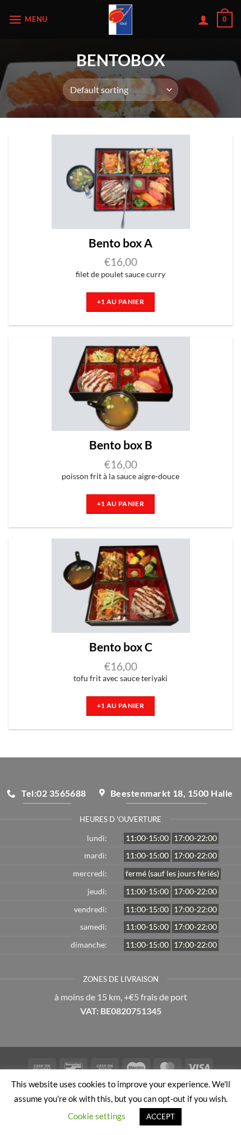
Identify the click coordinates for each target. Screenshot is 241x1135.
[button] (29, 19)
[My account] (203, 19)
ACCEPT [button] (160, 1116)
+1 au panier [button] (120, 301)
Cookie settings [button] (97, 1116)
